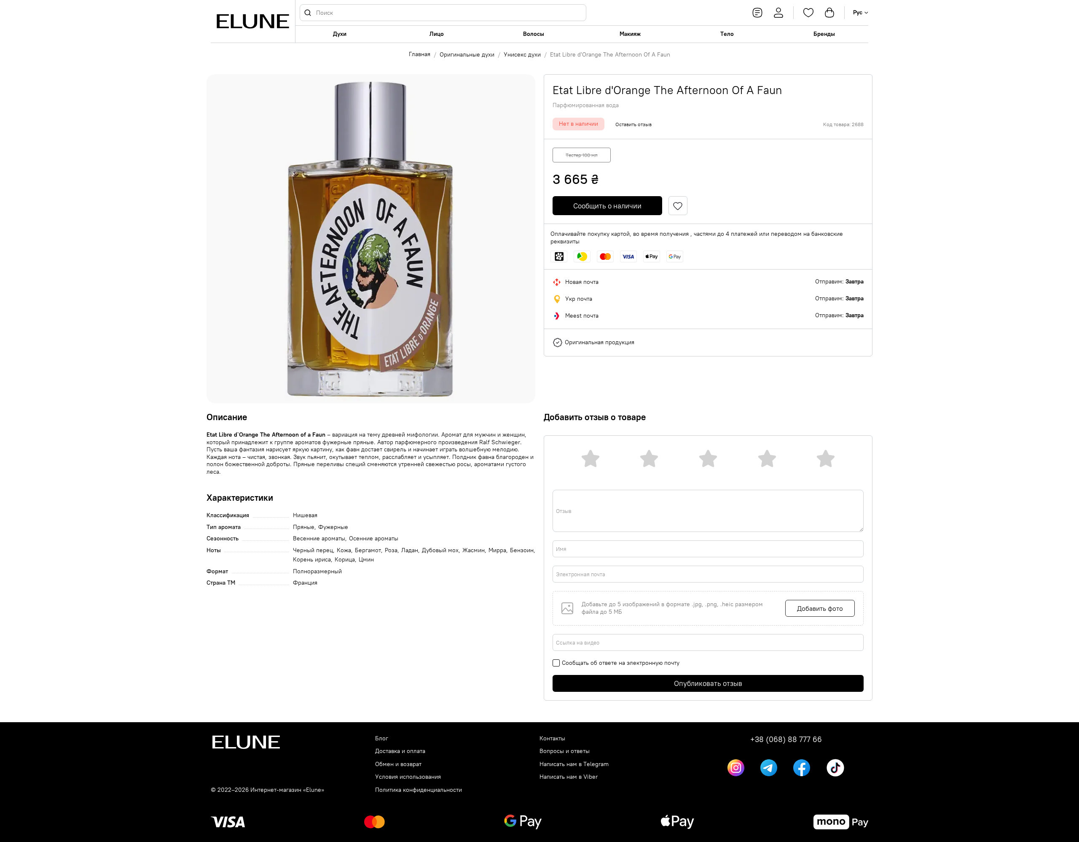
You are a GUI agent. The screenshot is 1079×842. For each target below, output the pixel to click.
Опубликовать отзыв (708, 683)
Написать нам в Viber (569, 776)
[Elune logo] (253, 21)
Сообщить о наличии (607, 205)
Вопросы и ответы (565, 751)
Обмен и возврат (398, 764)
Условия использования (408, 776)
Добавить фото (820, 608)
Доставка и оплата (400, 751)
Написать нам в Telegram (574, 764)
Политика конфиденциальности (418, 789)
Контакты (552, 738)
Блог (381, 738)
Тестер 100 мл (582, 155)
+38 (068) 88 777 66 (786, 739)
